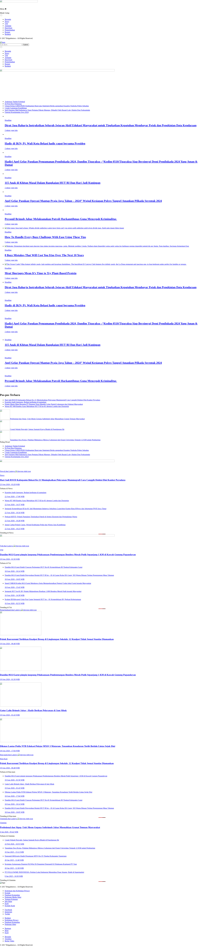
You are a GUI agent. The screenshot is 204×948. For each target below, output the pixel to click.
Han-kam (3, 755)
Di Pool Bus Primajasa (13, 104)
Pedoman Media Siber (13, 897)
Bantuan (8, 928)
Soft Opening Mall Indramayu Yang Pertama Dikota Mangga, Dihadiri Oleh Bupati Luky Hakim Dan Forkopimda (47, 110)
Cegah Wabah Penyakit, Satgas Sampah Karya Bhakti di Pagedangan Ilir (37, 429)
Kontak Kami (10, 906)
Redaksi (8, 34)
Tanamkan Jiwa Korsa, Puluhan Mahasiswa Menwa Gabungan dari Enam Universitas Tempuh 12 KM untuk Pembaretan (55, 440)
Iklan (6, 931)
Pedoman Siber (10, 924)
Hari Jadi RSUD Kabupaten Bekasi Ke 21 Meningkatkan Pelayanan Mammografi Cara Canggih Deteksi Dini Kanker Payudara (52, 400)
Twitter (7, 914)
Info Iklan (8, 901)
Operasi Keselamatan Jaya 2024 (17, 112)
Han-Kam (8, 28)
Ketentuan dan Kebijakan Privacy (17, 891)
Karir (7, 904)
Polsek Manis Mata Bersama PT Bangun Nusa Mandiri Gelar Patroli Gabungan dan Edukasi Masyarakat (44, 404)
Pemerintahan (10, 30)
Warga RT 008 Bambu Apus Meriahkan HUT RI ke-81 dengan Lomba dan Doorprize (37, 406)
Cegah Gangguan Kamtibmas (16, 108)
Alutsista (8, 26)
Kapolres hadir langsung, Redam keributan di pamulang (25, 402)
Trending (8, 939)
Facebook (8, 910)
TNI (6, 24)
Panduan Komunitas (12, 895)
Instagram (8, 912)
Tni (1, 546)
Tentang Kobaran (11, 899)
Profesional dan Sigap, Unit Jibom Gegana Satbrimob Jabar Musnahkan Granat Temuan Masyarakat (47, 419)
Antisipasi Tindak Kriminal (15, 102)
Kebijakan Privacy (12, 920)
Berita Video (9, 941)
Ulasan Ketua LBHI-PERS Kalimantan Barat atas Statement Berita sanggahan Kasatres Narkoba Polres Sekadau (47, 106)
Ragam (7, 32)
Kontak (7, 893)
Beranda (8, 19)
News (7, 21)
